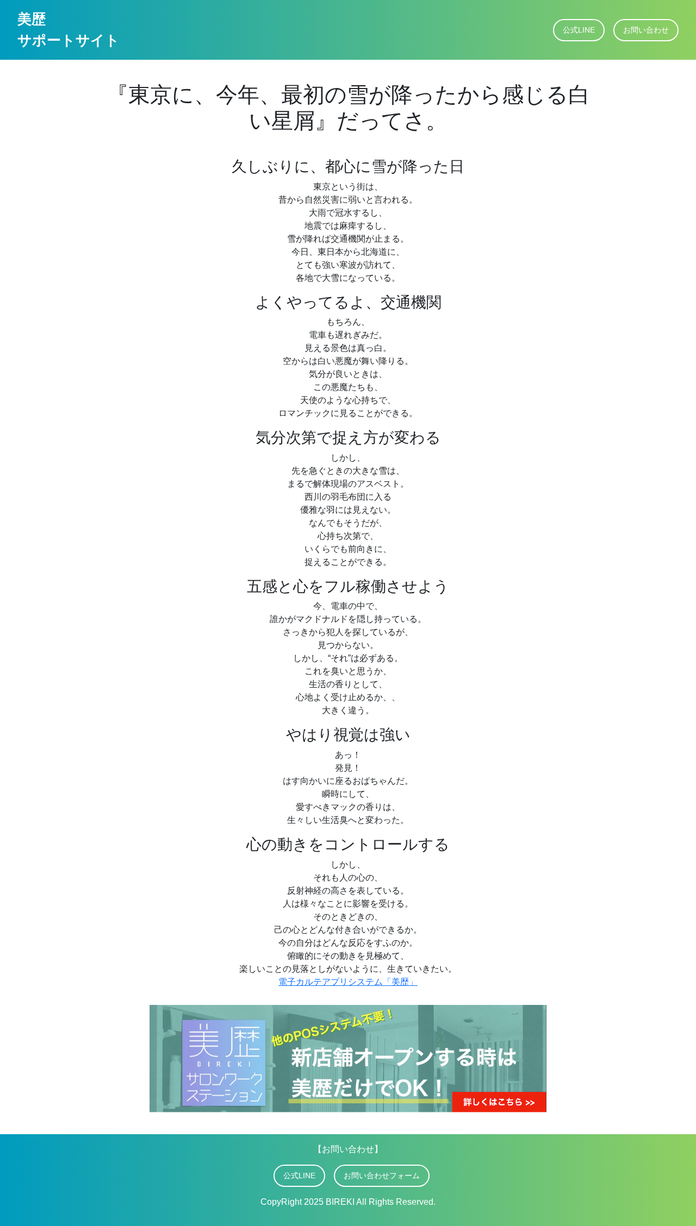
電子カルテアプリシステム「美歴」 (348, 981)
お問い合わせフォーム (382, 1175)
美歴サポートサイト (68, 29)
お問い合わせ (646, 30)
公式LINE (579, 30)
